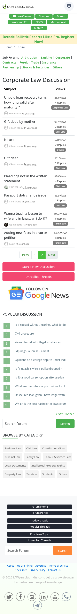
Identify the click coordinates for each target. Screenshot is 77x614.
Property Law (13, 474)
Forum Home (39, 506)
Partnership (10, 67)
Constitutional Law (53, 448)
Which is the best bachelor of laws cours (40, 404)
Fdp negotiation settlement (32, 351)
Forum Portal (39, 513)
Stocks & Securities (35, 67)
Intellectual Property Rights (48, 465)
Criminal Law (12, 457)
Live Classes (24, 16)
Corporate (62, 57)
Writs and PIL (20, 22)
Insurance (49, 62)
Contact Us (54, 570)
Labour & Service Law (58, 457)
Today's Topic (39, 520)
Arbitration (29, 57)
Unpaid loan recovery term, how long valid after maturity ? (25, 102)
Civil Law (60, 131)
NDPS (39, 22)
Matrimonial (58, 22)
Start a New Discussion (38, 267)
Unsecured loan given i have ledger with (40, 395)
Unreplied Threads (38, 277)
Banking (46, 57)
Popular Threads (40, 526)
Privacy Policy (37, 570)
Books (60, 16)
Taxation (31, 474)
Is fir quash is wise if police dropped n (38, 368)
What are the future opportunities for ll (40, 386)
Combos (44, 16)
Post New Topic (39, 534)
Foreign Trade (29, 62)
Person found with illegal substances (38, 342)
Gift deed (11, 158)
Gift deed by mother (20, 121)
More (37, 28)
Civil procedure (24, 333)
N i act (9, 139)
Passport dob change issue (25, 195)
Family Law (60, 223)
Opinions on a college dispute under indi (40, 360)
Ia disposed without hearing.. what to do (40, 325)
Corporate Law (60, 107)
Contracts (9, 62)
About (10, 565)
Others (57, 67)
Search (65, 424)
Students (47, 474)
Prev (25, 255)
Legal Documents (15, 465)
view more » (65, 413)
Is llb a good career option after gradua (39, 377)
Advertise (40, 565)
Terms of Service (58, 565)
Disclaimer (21, 570)
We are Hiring (24, 565)
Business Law (13, 448)
